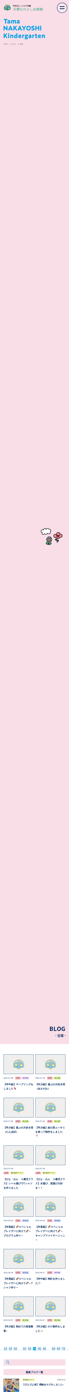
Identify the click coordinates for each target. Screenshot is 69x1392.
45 (39, 1348)
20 (10, 1348)
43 (29, 1348)
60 (58, 1348)
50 (53, 1348)
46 (44, 1348)
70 (63, 1348)
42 (24, 1348)
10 (5, 1348)
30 (15, 1348)
